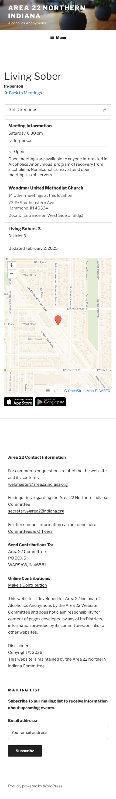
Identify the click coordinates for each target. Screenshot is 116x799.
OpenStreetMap (81, 391)
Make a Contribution (27, 585)
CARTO (104, 391)
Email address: (22, 720)
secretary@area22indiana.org (36, 511)
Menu (61, 37)
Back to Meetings (25, 93)
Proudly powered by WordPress (35, 786)
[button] (56, 317)
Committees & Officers (30, 531)
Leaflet (56, 391)
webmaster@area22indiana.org (38, 484)
